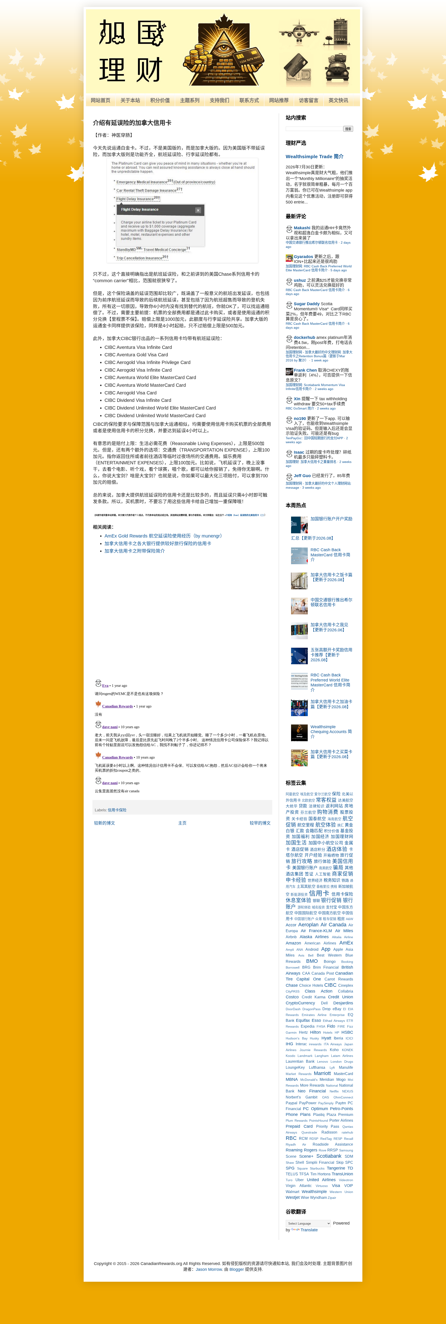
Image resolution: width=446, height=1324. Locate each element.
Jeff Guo (302, 475)
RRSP (332, 1150)
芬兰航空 (308, 812)
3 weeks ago (311, 487)
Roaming (294, 1150)
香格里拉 (323, 886)
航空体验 (325, 825)
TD (350, 1168)
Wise (305, 1197)
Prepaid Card (299, 1126)
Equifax (303, 1020)
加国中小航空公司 (325, 843)
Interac (301, 1044)
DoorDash (293, 1009)
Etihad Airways (334, 1020)
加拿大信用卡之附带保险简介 (135, 551)
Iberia (338, 1038)
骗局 (338, 867)
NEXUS (347, 1091)
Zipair (332, 1197)
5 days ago (339, 270)
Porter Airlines (341, 1120)
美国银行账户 (305, 867)
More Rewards (312, 1085)
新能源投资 (299, 894)
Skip (340, 1162)
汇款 (300, 831)
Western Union (341, 1192)
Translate (309, 1230)
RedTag (326, 1138)
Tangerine (336, 1168)
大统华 (292, 806)
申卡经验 (296, 880)
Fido (331, 1026)
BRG (306, 967)
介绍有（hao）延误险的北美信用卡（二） (245, 515)
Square (302, 1168)
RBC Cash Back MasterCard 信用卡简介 (315, 290)
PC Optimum (315, 1108)
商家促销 (342, 874)
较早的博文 (260, 823)
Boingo (330, 961)
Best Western (329, 955)
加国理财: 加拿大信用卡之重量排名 (311, 462)
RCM (303, 1138)
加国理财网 (342, 836)
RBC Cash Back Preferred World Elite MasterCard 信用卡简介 (330, 682)
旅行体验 (322, 861)
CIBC (330, 985)
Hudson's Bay (297, 1038)
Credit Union (340, 997)
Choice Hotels (311, 985)
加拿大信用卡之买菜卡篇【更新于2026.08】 (331, 754)
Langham (322, 1056)
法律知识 (317, 806)
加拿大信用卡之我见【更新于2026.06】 (329, 627)
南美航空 (325, 868)
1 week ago (319, 360)
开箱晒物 (331, 855)
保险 (336, 794)
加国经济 (320, 836)
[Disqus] (182, 615)
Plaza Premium (340, 1114)
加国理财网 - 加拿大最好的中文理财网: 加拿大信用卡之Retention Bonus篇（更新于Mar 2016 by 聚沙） (319, 356)
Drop (326, 1009)
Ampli (290, 949)
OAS (325, 1097)
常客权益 (326, 800)
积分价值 (160, 100)
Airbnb (291, 937)
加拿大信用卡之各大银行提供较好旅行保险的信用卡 (158, 543)
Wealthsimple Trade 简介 (315, 156)
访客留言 (308, 100)
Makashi (302, 228)
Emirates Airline (314, 1015)
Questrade (309, 1132)
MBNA (292, 1079)
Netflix (334, 1091)
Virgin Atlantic (299, 1185)
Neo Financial (312, 1091)
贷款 (303, 806)
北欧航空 (308, 800)
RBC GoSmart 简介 (300, 408)
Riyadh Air (296, 1144)
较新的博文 (104, 823)
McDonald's (309, 1079)
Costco (292, 997)
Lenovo (322, 1061)
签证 (309, 874)
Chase (292, 985)
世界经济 (315, 880)
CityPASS (292, 991)
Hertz (303, 1032)
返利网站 (334, 806)
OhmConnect (343, 1097)
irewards (315, 1044)
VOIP (348, 1185)
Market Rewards (299, 1074)
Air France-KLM (316, 930)
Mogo (341, 1079)
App (325, 949)
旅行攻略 (301, 861)
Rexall (348, 1138)
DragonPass (311, 1009)
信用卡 (319, 893)
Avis (301, 955)
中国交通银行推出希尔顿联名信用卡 (312, 242)
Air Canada (334, 924)
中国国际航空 (305, 913)
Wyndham (318, 1197)
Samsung (346, 1150)
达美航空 (345, 800)
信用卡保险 (117, 810)
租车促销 (329, 919)
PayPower (307, 1103)
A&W (349, 919)
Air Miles (344, 930)
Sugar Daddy (307, 304)
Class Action (318, 991)
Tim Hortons (320, 1174)
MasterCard (343, 1074)
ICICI (349, 1038)
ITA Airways (333, 1044)
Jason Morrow (209, 1269)
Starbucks (317, 1168)
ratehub (347, 1132)
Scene (291, 1156)
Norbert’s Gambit (301, 1097)
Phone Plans (298, 1114)
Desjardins (343, 1003)
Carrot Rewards (339, 979)
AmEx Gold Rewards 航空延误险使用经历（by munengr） (165, 535)
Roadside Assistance (333, 1144)
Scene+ (306, 1156)
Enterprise (337, 1015)
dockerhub (304, 337)
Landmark (305, 1056)
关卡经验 (299, 819)
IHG (289, 1044)
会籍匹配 (314, 831)
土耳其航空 (306, 886)
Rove (322, 1150)
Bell (310, 955)
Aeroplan (308, 924)
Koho (334, 1050)
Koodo (290, 1056)
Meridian (327, 1079)
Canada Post (323, 973)
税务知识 (332, 880)
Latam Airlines (342, 1056)
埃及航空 (306, 794)
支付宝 (331, 907)
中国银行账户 (304, 919)
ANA (299, 949)
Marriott (322, 1073)
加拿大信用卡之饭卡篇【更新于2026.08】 (331, 577)
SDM (349, 1156)
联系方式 (249, 100)
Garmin (291, 1032)
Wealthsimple (314, 1191)
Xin (297, 399)
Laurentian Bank (300, 1061)
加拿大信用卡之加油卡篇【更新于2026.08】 (331, 704)
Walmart (292, 1192)
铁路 (345, 880)
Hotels (327, 1032)
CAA (306, 973)
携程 (334, 886)
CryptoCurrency (300, 1003)
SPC (349, 1162)
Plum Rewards (297, 1120)
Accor (291, 925)
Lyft (332, 1067)
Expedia (308, 1026)
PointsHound (318, 1120)
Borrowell (292, 967)
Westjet (293, 1197)
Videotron (346, 1180)
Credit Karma (313, 997)
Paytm (340, 1103)
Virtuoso (322, 1186)
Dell (324, 1003)
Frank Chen (305, 370)
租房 (341, 919)
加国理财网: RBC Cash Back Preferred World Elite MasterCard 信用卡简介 (319, 268)
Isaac (299, 452)
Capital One (308, 979)
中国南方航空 (329, 913)
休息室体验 (298, 900)
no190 (300, 418)
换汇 (340, 825)
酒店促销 (299, 849)
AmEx (346, 943)
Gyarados (303, 256)
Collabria (345, 991)
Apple (338, 949)
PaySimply (326, 1103)
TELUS (292, 1174)
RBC (291, 1138)
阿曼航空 (292, 794)
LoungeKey (295, 1067)
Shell (299, 1162)
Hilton (315, 1032)
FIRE (341, 1026)
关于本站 (130, 100)
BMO (312, 961)
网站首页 (100, 100)
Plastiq (319, 1114)
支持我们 (219, 100)
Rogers (310, 1150)
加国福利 (301, 836)
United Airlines (321, 1179)
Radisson (329, 1132)
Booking (347, 962)
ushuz (300, 280)
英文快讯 (338, 100)
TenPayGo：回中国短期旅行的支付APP (314, 438)
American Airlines (320, 943)
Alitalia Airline (342, 937)
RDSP (313, 1138)
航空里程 (305, 825)
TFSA (304, 1174)
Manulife (346, 1067)
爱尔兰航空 (322, 794)
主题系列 (190, 100)
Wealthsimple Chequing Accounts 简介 (331, 731)
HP (337, 1032)
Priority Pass (327, 1126)
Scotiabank (328, 1156)
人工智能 (323, 874)
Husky (314, 1038)
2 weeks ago (324, 389)
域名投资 (318, 907)
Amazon (293, 943)
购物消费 (327, 812)
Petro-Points (341, 1108)
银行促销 (331, 900)
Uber (299, 1180)
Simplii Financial (320, 1162)
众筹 (318, 919)
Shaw (290, 1162)
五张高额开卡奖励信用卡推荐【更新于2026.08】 (331, 655)
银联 (316, 900)
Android (311, 949)
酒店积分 (317, 849)
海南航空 (334, 819)
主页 (182, 823)
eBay (337, 1009)
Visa (336, 1185)
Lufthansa (317, 1067)
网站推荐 (279, 100)
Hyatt (326, 1038)
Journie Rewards (313, 1050)
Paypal (291, 1103)
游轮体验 (304, 907)
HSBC (347, 1032)
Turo (289, 1180)
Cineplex (345, 985)
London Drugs (342, 1061)
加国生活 (296, 843)
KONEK (347, 1050)
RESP (338, 1138)
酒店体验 (336, 849)
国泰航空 (317, 818)
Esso (316, 1020)
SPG (290, 1168)
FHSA (321, 1026)
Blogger (237, 1269)
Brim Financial (326, 967)
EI (344, 1009)
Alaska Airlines (314, 936)
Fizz (350, 1026)
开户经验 (313, 855)
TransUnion (342, 1174)
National (332, 1085)
